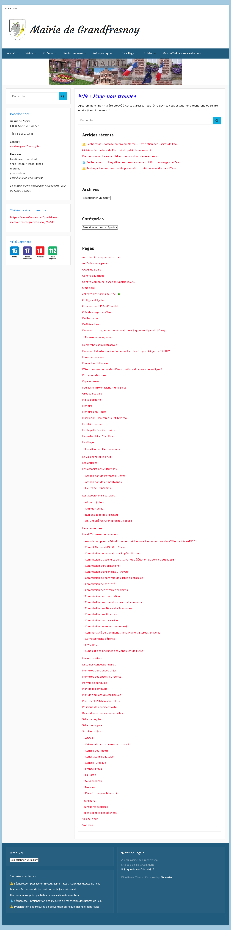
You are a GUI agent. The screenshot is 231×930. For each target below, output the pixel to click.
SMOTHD (91, 645)
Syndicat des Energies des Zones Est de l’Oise (114, 651)
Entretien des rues (94, 375)
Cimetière (88, 288)
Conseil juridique (95, 763)
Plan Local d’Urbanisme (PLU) (101, 701)
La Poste (90, 775)
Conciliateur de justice (99, 756)
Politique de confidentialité (99, 707)
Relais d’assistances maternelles (102, 713)
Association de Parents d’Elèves (105, 476)
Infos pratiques (102, 53)
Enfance (48, 53)
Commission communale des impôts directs (112, 553)
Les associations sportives (98, 495)
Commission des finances (101, 614)
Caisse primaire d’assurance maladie (107, 744)
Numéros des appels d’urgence (101, 677)
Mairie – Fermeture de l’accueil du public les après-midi (117, 150)
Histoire (87, 406)
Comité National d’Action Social (105, 547)
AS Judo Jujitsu (94, 502)
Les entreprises (92, 658)
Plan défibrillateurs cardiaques (182, 53)
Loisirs (148, 53)
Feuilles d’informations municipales (104, 387)
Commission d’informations (102, 566)
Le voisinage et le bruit (96, 457)
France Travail (94, 769)
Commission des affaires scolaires (106, 590)
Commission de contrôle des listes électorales (114, 578)
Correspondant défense (100, 639)
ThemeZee (166, 877)
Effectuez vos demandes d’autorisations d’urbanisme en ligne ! (122, 369)
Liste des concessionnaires (99, 664)
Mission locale (94, 781)
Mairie (29, 53)
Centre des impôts (96, 750)
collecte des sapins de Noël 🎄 (101, 294)
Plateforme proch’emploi (101, 793)
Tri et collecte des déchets (99, 813)
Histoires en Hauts (94, 412)
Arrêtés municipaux (94, 263)
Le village (128, 53)
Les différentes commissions (100, 534)
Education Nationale (95, 363)
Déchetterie (90, 318)
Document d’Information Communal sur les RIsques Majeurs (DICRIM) (126, 351)
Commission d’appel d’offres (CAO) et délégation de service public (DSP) (131, 559)
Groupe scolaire (92, 393)
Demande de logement (99, 337)
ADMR (89, 738)
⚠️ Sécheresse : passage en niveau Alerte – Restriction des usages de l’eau (130, 144)
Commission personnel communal (106, 626)
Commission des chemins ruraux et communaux (115, 602)
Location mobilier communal (103, 449)
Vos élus (87, 825)
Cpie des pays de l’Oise (96, 312)
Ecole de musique (93, 357)
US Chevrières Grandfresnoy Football (109, 521)
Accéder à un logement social (101, 257)
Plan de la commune (94, 689)
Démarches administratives (99, 345)
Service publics (91, 731)
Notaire (90, 787)
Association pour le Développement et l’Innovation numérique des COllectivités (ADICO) (141, 541)
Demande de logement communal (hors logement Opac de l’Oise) (123, 330)
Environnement (73, 53)
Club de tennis (94, 508)
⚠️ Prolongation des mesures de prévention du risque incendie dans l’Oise (129, 168)
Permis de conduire (94, 683)
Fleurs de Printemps (98, 488)
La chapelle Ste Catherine (98, 430)
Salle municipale (92, 725)
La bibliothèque (92, 424)
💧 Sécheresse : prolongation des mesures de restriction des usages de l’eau (131, 162)
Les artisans (89, 463)
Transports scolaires (95, 807)
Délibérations (90, 324)
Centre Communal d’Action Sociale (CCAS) (109, 282)
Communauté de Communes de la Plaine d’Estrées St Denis (122, 632)
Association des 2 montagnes (103, 482)
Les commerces (92, 528)
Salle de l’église (92, 719)
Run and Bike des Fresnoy (101, 515)
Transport (88, 801)
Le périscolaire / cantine (97, 436)
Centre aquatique (93, 276)
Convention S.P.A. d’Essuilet (100, 306)
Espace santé (90, 381)
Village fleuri (90, 819)
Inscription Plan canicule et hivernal (104, 418)
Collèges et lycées (93, 300)
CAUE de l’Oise (91, 269)
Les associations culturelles (99, 469)
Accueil (10, 53)
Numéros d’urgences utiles (99, 670)
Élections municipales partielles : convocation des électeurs (119, 156)
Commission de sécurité (100, 584)
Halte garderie (91, 400)
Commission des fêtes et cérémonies (108, 608)
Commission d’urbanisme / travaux (107, 572)
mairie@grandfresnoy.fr (24, 146)
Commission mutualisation (101, 620)
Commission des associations (103, 596)
